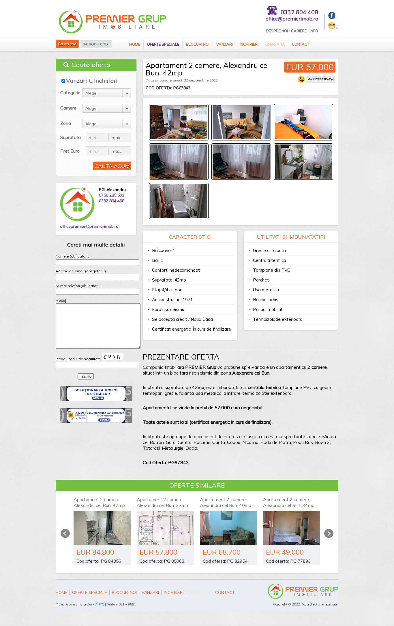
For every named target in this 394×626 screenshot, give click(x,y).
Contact (300, 44)
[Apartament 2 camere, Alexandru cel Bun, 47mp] (102, 528)
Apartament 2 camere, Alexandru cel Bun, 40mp (225, 502)
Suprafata (70, 137)
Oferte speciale (163, 44)
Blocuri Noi (197, 44)
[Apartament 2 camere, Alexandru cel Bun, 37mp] (165, 528)
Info (314, 31)
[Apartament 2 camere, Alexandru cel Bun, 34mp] (291, 528)
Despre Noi (277, 31)
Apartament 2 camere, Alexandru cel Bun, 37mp (162, 502)
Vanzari (224, 44)
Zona (65, 123)
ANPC (99, 604)
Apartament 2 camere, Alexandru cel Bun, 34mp (288, 502)
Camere (68, 108)
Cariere (299, 31)
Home (134, 44)
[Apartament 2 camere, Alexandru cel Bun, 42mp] (178, 138)
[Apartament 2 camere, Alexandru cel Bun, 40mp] (228, 528)
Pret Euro (70, 151)
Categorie (70, 92)
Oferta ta (275, 44)
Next (328, 533)
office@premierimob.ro (292, 19)
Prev (65, 533)
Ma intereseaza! (320, 79)
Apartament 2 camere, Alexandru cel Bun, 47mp (99, 502)
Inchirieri (249, 44)
